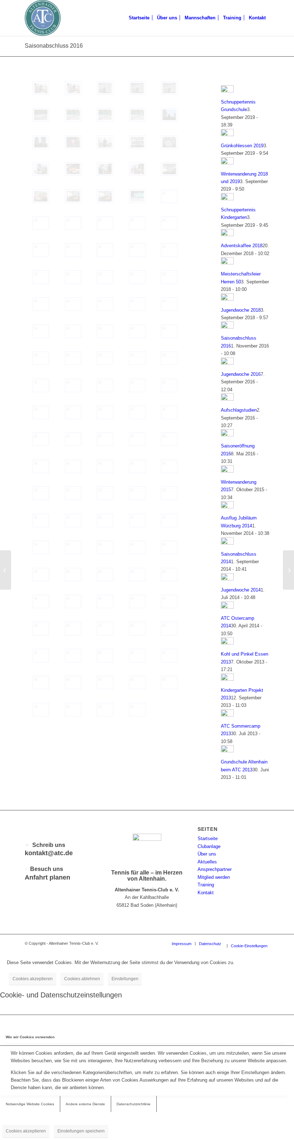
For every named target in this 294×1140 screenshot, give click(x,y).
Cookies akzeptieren (33, 978)
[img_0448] (41, 466)
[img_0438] (73, 520)
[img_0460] (137, 385)
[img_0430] (137, 547)
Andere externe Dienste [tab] (85, 1104)
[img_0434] (169, 520)
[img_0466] (105, 358)
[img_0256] (73, 168)
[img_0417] (73, 628)
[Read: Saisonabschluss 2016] (227, 327)
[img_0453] (41, 439)
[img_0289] (41, 277)
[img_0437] (41, 520)
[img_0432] (73, 547)
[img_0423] (41, 601)
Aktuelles (207, 861)
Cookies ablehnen (82, 978)
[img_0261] (105, 142)
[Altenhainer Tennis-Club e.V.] (43, 18)
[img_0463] (41, 385)
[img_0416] (105, 628)
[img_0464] (169, 358)
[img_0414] (169, 628)
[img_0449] (169, 439)
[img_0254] (137, 168)
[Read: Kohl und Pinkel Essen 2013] (227, 643)
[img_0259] (137, 142)
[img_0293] (105, 249)
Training (206, 884)
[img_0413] (41, 655)
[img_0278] (73, 331)
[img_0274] (41, 358)
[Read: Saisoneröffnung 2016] (227, 434)
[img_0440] (137, 493)
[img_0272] (41, 88)
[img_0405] (137, 682)
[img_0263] (169, 114)
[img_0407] (73, 682)
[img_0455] (137, 412)
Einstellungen (125, 978)
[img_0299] (41, 223)
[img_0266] (73, 114)
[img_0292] (73, 249)
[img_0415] (137, 628)
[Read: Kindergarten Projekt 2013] (227, 679)
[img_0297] (105, 223)
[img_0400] (105, 709)
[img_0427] (73, 574)
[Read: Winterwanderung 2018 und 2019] (227, 163)
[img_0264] (137, 114)
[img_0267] (41, 114)
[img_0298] (73, 223)
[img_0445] (137, 466)
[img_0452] (73, 439)
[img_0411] (105, 655)
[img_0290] (169, 249)
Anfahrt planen (47, 877)
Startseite (208, 838)
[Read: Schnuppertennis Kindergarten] (227, 198)
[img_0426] (105, 574)
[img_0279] (41, 331)
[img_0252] (169, 168)
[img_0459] (169, 385)
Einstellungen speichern (81, 1131)
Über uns (207, 854)
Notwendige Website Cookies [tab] (30, 1104)
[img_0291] (137, 249)
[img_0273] (73, 358)
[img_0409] (169, 655)
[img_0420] (137, 601)
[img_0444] (169, 466)
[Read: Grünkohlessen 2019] (227, 134)
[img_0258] (169, 142)
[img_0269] (137, 88)
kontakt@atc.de (49, 853)
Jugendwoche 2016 (241, 374)
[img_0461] (105, 385)
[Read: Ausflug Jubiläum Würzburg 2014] (227, 506)
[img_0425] (137, 574)
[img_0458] (41, 412)
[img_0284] (41, 304)
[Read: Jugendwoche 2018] (227, 299)
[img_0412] (73, 655)
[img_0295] (169, 223)
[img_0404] (169, 682)
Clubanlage (209, 846)
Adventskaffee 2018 (241, 245)
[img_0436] (105, 520)
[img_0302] (169, 196)
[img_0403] (41, 709)
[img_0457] (73, 412)
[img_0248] (73, 196)
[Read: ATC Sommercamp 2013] (227, 715)
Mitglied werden (214, 877)
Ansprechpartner (215, 869)
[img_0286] (137, 277)
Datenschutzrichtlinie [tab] (134, 1104)
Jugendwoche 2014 (241, 590)
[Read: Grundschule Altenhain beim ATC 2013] (227, 750)
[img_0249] (41, 196)
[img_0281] (137, 304)
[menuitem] (139, 18)
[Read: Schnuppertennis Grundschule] (227, 91)
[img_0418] (41, 628)
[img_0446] (105, 466)
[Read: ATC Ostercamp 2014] (227, 607)
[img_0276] (137, 331)
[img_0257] (41, 168)
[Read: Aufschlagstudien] (227, 399)
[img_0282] (105, 304)
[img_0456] (105, 412)
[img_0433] (41, 547)
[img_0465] (137, 358)
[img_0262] (41, 142)
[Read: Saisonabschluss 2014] (227, 543)
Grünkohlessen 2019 (242, 145)
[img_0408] (41, 682)
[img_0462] (73, 385)
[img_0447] (73, 466)
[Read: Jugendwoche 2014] (227, 578)
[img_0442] (73, 493)
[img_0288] (73, 277)
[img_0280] (169, 304)
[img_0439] (169, 493)
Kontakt (206, 892)
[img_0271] (73, 88)
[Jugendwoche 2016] (5, 570)
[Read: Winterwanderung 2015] (227, 471)
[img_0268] (169, 88)
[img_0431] (105, 547)
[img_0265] (105, 114)
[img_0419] (169, 601)
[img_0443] (41, 493)
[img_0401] (73, 709)
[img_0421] (105, 601)
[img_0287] (105, 277)
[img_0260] (73, 142)
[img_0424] (169, 574)
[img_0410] (137, 655)
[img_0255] (105, 168)
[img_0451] (105, 439)
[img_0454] (169, 412)
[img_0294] (41, 249)
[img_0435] (137, 520)
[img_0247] (105, 196)
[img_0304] (137, 709)
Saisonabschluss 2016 (54, 46)
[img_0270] (105, 88)
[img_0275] (169, 331)
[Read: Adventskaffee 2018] (227, 234)
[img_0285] (169, 277)
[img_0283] (73, 304)
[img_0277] (105, 331)
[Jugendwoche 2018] (288, 570)
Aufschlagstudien (239, 410)
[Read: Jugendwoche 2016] (227, 363)
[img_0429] (169, 547)
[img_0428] (41, 574)
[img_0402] (137, 196)
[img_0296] (137, 223)
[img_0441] (105, 493)
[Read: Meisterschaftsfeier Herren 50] (227, 262)
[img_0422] (73, 601)
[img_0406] (105, 682)
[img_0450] (137, 439)
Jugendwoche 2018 (241, 310)
